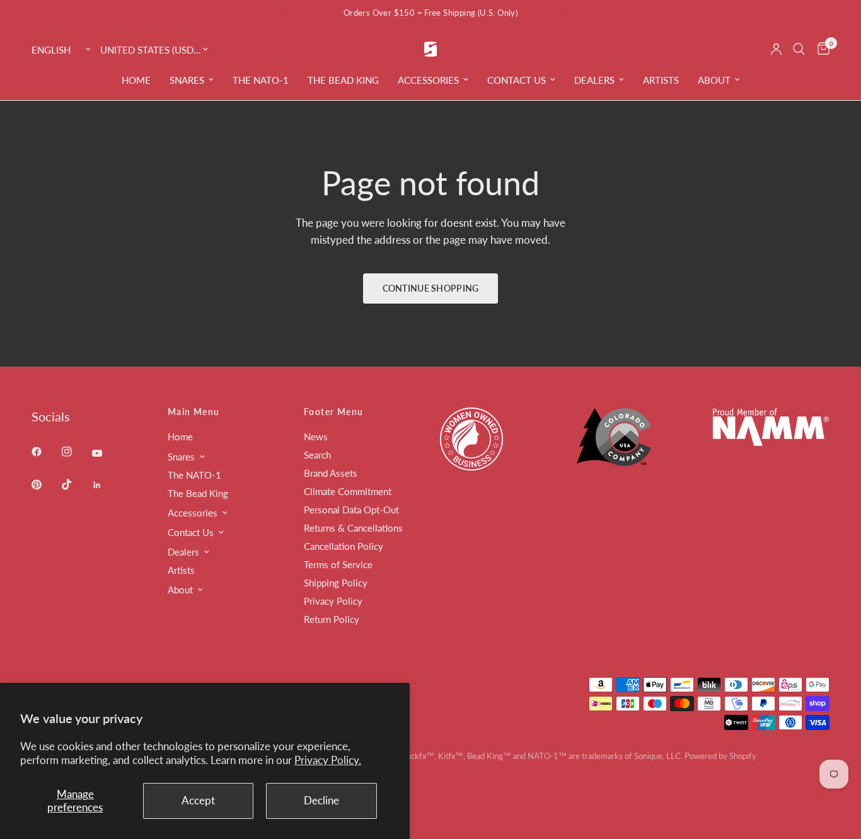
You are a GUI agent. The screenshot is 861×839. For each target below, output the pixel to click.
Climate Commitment (347, 491)
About (714, 80)
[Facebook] (45, 451)
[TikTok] (76, 484)
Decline (321, 800)
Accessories (428, 80)
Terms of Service (338, 564)
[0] (820, 49)
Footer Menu (333, 412)
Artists (661, 80)
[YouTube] (106, 453)
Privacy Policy (333, 601)
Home (136, 80)
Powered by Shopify (720, 756)
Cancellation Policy (343, 546)
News (316, 436)
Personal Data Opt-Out (351, 509)
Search (317, 454)
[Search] (799, 49)
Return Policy (331, 619)
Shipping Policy (335, 582)
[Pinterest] (45, 484)
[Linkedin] (106, 485)
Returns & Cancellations (353, 528)
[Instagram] (76, 451)
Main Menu (194, 412)
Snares (187, 80)
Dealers (594, 80)
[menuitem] (136, 80)
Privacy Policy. (327, 760)
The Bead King (343, 80)
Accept (198, 800)
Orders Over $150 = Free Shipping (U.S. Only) (430, 13)
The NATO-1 (261, 80)
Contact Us (516, 80)
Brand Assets (330, 473)
